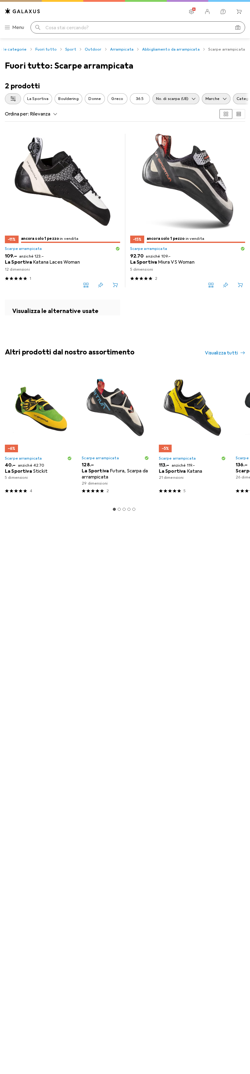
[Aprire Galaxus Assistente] (223, 11)
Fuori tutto (46, 49)
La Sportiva (37, 98)
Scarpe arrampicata (23, 248)
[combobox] (13, 98)
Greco (117, 98)
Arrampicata (122, 49)
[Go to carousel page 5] (133, 509)
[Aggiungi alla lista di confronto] (86, 285)
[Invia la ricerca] (37, 27)
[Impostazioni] (191, 11)
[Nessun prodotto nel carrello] (239, 11)
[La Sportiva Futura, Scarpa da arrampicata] (115, 433)
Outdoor (93, 49)
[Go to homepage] (22, 11)
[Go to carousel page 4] (128, 509)
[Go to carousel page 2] (119, 509)
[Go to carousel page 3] (124, 509)
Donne (94, 98)
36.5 (140, 98)
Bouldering (68, 98)
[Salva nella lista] (100, 285)
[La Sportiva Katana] (192, 433)
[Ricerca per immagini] (237, 27)
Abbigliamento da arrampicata (171, 49)
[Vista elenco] (238, 114)
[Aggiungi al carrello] (115, 285)
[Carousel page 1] (114, 509)
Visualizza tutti (221, 353)
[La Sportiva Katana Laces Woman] (62, 210)
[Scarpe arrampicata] (62, 307)
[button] (117, 248)
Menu (18, 27)
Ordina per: (17, 114)
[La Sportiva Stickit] (38, 433)
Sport (70, 49)
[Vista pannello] (226, 114)
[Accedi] (207, 11)
